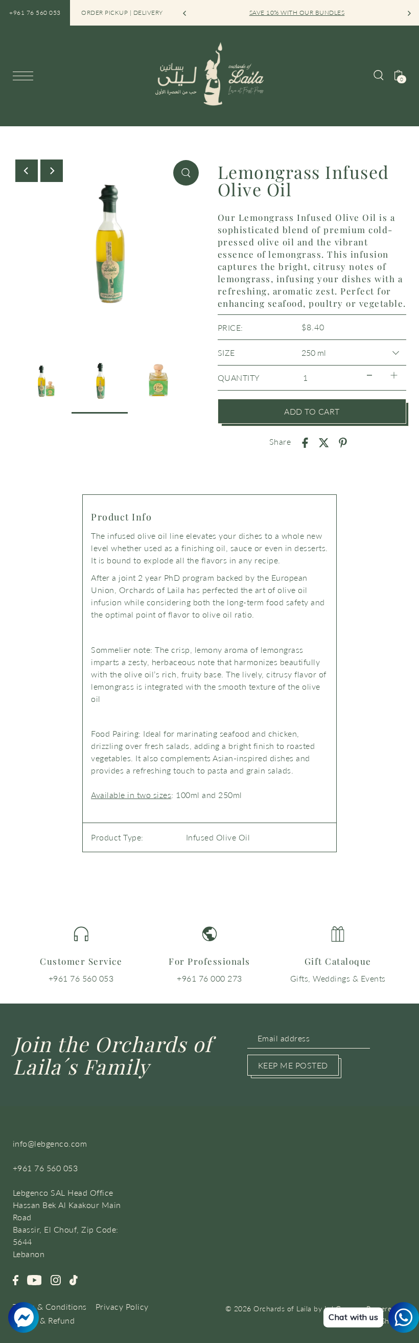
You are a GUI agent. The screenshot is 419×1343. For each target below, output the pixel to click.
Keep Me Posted (293, 1065)
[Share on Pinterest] (343, 442)
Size (226, 352)
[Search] (378, 74)
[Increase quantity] (394, 375)
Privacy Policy (122, 1306)
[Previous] (185, 13)
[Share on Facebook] (305, 442)
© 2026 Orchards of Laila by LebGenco (291, 1308)
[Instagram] (56, 1278)
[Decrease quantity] (369, 375)
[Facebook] (15, 1278)
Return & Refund (44, 1320)
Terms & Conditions (50, 1306)
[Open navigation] (25, 75)
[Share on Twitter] (324, 442)
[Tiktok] (73, 1278)
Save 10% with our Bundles (297, 12)
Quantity (239, 377)
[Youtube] (34, 1278)
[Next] (408, 13)
